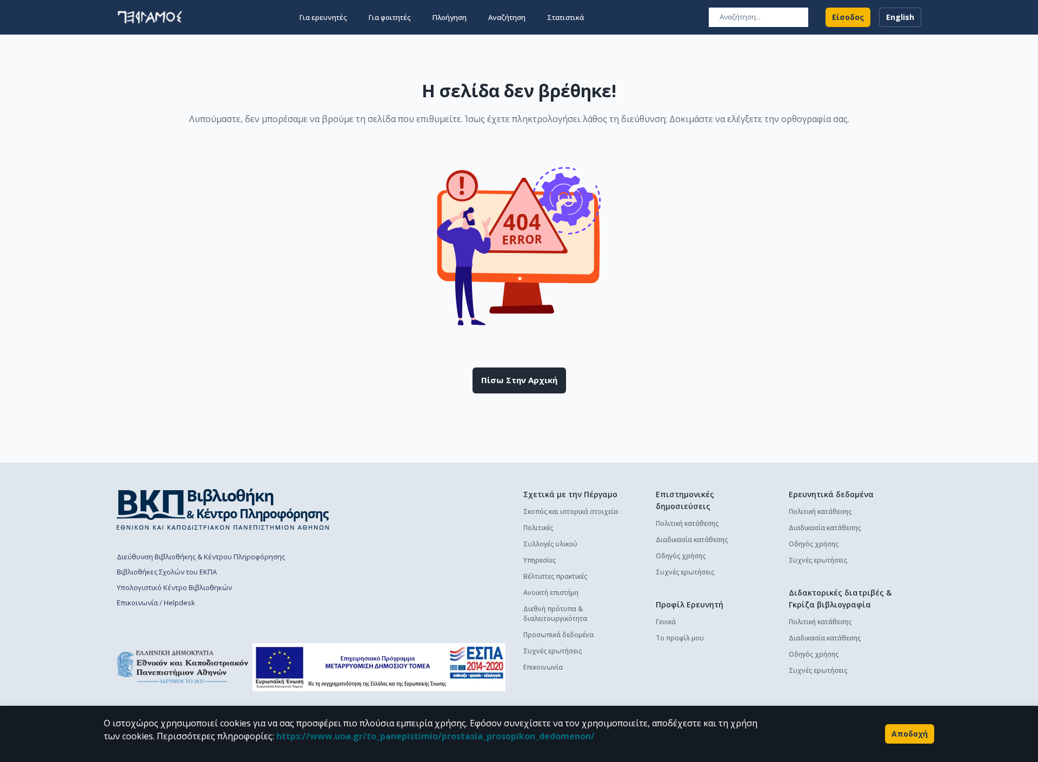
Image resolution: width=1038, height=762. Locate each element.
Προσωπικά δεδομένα (558, 634)
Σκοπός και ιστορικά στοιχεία (570, 511)
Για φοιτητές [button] (390, 17)
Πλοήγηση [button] (449, 17)
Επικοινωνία (543, 667)
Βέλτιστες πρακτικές (555, 576)
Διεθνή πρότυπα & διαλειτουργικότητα (555, 613)
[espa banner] (378, 667)
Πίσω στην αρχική (519, 380)
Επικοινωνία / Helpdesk (156, 602)
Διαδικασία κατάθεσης (692, 539)
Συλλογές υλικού (550, 544)
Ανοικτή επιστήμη (550, 592)
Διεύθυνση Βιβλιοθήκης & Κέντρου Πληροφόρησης (201, 557)
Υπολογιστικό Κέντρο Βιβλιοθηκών (174, 587)
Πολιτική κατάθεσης (687, 523)
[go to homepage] (150, 17)
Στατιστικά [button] (565, 17)
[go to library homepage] (223, 509)
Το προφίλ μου (680, 638)
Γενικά (666, 621)
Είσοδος (848, 17)
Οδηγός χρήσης (681, 555)
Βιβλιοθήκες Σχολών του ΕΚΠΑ (167, 572)
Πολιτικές (538, 527)
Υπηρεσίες (539, 560)
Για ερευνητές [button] (323, 17)
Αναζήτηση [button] (506, 17)
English (900, 17)
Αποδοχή (909, 733)
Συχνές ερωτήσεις (552, 651)
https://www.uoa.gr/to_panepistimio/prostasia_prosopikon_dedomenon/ (435, 736)
